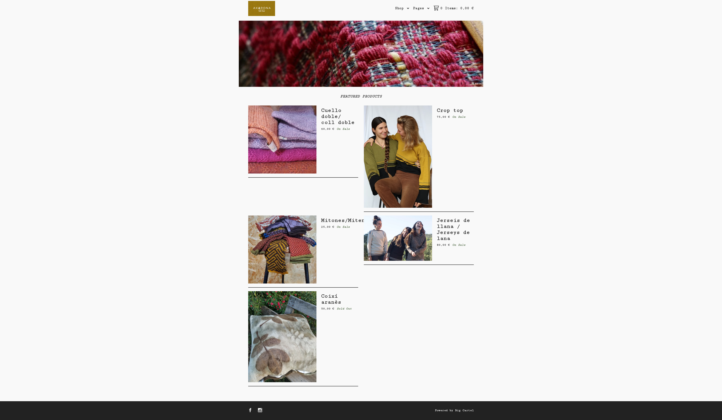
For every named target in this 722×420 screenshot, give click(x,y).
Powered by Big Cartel (454, 410)
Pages (419, 8)
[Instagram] (260, 410)
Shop (400, 8)
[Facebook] (250, 410)
